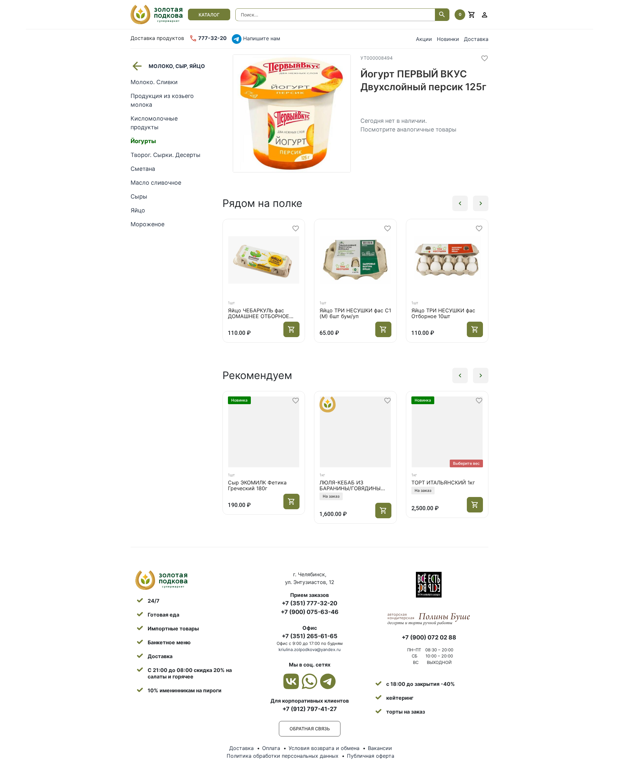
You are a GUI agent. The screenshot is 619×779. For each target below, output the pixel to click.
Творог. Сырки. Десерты (166, 154)
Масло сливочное (156, 182)
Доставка (476, 39)
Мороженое (147, 224)
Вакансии (380, 748)
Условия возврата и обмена (324, 748)
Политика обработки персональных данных (283, 756)
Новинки (448, 39)
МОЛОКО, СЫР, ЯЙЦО (177, 66)
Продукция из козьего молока (162, 100)
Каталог (209, 14)
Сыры (139, 196)
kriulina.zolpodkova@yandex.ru (310, 649)
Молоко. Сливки (154, 82)
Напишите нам (260, 38)
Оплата (271, 748)
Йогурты (143, 141)
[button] (460, 203)
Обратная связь (310, 728)
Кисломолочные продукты (154, 123)
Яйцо (138, 210)
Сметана (143, 168)
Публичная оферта (370, 756)
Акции (424, 39)
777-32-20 (212, 38)
